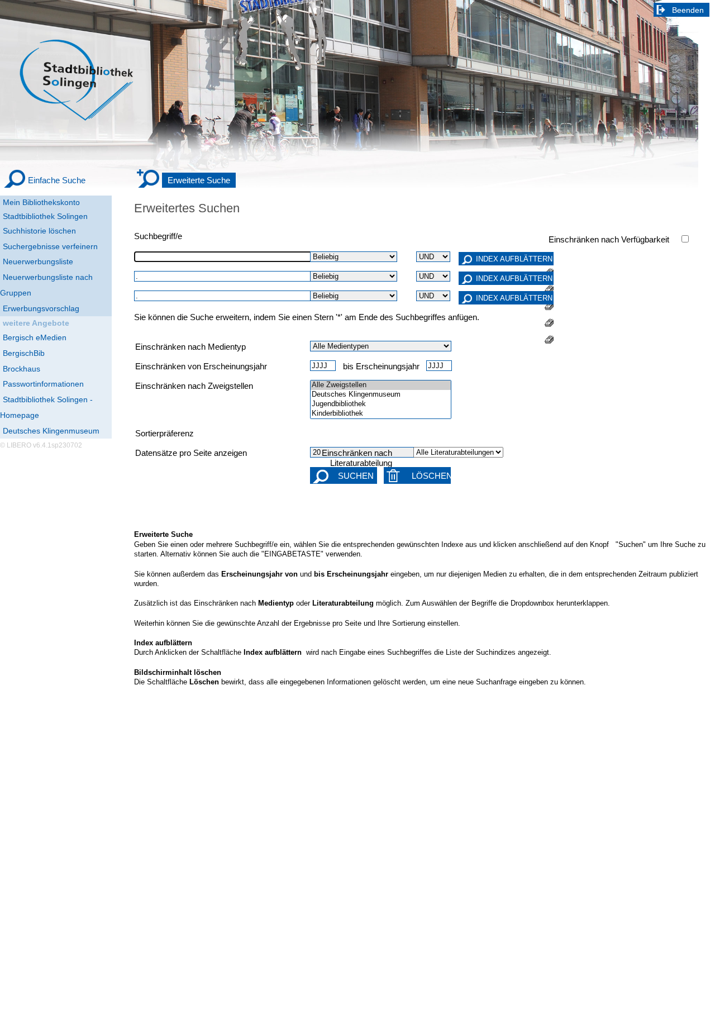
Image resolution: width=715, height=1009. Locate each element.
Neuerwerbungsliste (38, 261)
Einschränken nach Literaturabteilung (357, 458)
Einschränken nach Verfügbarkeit (609, 239)
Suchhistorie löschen (39, 230)
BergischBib (24, 353)
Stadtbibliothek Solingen (45, 216)
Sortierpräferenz (164, 433)
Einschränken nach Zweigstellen (194, 386)
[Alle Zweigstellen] (381, 385)
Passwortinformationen (43, 383)
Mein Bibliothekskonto (41, 202)
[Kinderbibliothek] (381, 413)
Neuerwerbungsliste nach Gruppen (46, 285)
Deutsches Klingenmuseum (51, 430)
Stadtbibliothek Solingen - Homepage (46, 407)
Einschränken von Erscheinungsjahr (201, 366)
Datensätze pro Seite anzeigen (191, 453)
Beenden (688, 10)
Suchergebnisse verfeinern (50, 246)
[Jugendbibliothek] (381, 404)
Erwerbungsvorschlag (41, 308)
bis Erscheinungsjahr (381, 366)
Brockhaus (21, 368)
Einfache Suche (56, 180)
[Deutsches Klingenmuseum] (381, 394)
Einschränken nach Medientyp (190, 346)
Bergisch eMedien (34, 337)
